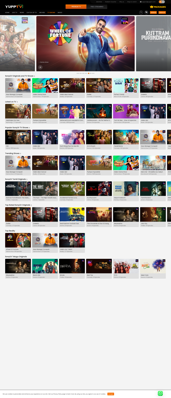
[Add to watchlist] (40, 67)
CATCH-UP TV (32, 12)
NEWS (22, 12)
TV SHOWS (51, 12)
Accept (110, 394)
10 (92, 73)
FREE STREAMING (97, 7)
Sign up (162, 12)
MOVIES (42, 12)
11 (93, 73)
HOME (7, 12)
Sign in (153, 12)
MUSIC (60, 12)
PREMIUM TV (76, 7)
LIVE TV (14, 12)
